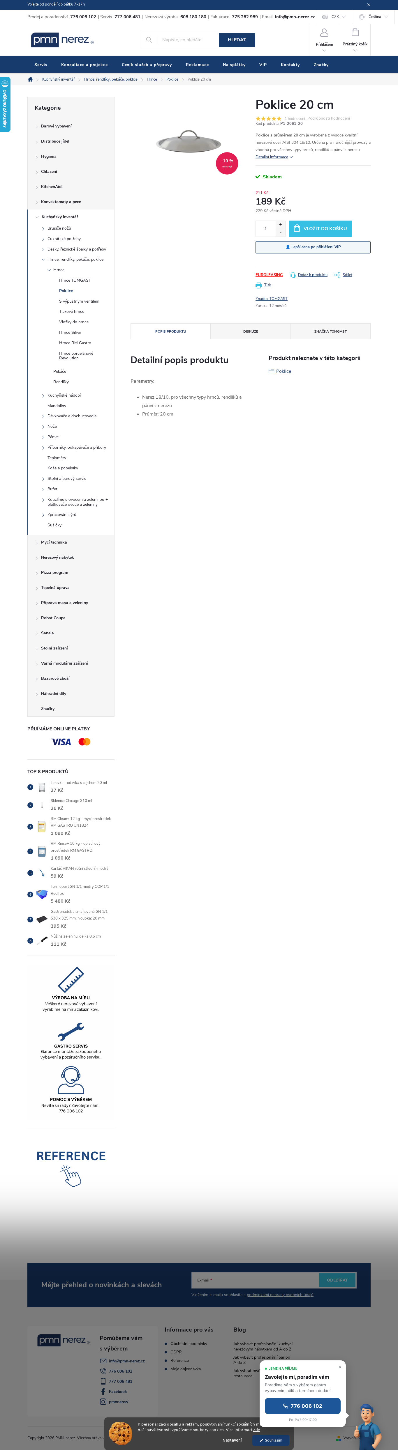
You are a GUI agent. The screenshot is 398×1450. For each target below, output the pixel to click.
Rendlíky (61, 382)
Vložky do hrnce (74, 322)
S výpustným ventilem (79, 301)
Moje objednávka (185, 1369)
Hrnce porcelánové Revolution (76, 356)
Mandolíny (56, 406)
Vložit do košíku (325, 229)
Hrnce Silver (70, 332)
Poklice (66, 291)
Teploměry (56, 458)
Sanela (47, 633)
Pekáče (59, 371)
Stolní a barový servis (66, 478)
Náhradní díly (53, 693)
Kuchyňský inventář (60, 217)
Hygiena (49, 156)
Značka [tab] (330, 331)
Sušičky (54, 525)
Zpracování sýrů (61, 514)
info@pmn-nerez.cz (127, 1361)
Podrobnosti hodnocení (328, 118)
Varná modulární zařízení (64, 663)
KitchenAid (51, 186)
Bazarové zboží (55, 678)
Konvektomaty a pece (61, 202)
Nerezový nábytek (57, 557)
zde (256, 1430)
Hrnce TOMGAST (75, 280)
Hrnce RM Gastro (75, 343)
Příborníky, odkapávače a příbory (76, 447)
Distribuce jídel (55, 141)
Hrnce (58, 270)
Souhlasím (273, 1440)
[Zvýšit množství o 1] (280, 225)
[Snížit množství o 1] (280, 233)
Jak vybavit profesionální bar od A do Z (261, 1360)
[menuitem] (40, 65)
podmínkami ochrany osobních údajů (280, 1295)
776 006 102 (120, 1371)
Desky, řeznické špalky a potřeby (76, 249)
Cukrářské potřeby (64, 239)
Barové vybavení (56, 126)
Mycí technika (54, 542)
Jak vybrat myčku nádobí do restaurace (258, 1373)
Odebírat (337, 1280)
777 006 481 (120, 1381)
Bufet (52, 489)
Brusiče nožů (59, 228)
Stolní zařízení (54, 648)
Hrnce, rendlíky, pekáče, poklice (75, 259)
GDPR (176, 1352)
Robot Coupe (53, 618)
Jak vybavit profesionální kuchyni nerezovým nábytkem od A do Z (263, 1346)
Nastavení (232, 1440)
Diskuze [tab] (250, 331)
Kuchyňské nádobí (64, 395)
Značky (47, 708)
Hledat (237, 40)
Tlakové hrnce (71, 311)
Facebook (118, 1391)
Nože (52, 426)
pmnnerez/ (118, 1402)
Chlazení (49, 171)
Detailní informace (272, 157)
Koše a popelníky (62, 468)
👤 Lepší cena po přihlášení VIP (313, 247)
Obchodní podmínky (188, 1343)
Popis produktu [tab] (170, 331)
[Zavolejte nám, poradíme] (369, 1426)
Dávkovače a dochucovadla (71, 416)
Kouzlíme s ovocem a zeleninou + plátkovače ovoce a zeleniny (77, 502)
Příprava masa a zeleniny (64, 603)
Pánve (53, 437)
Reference (179, 1360)
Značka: (272, 298)
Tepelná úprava (55, 587)
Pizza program (54, 572)
